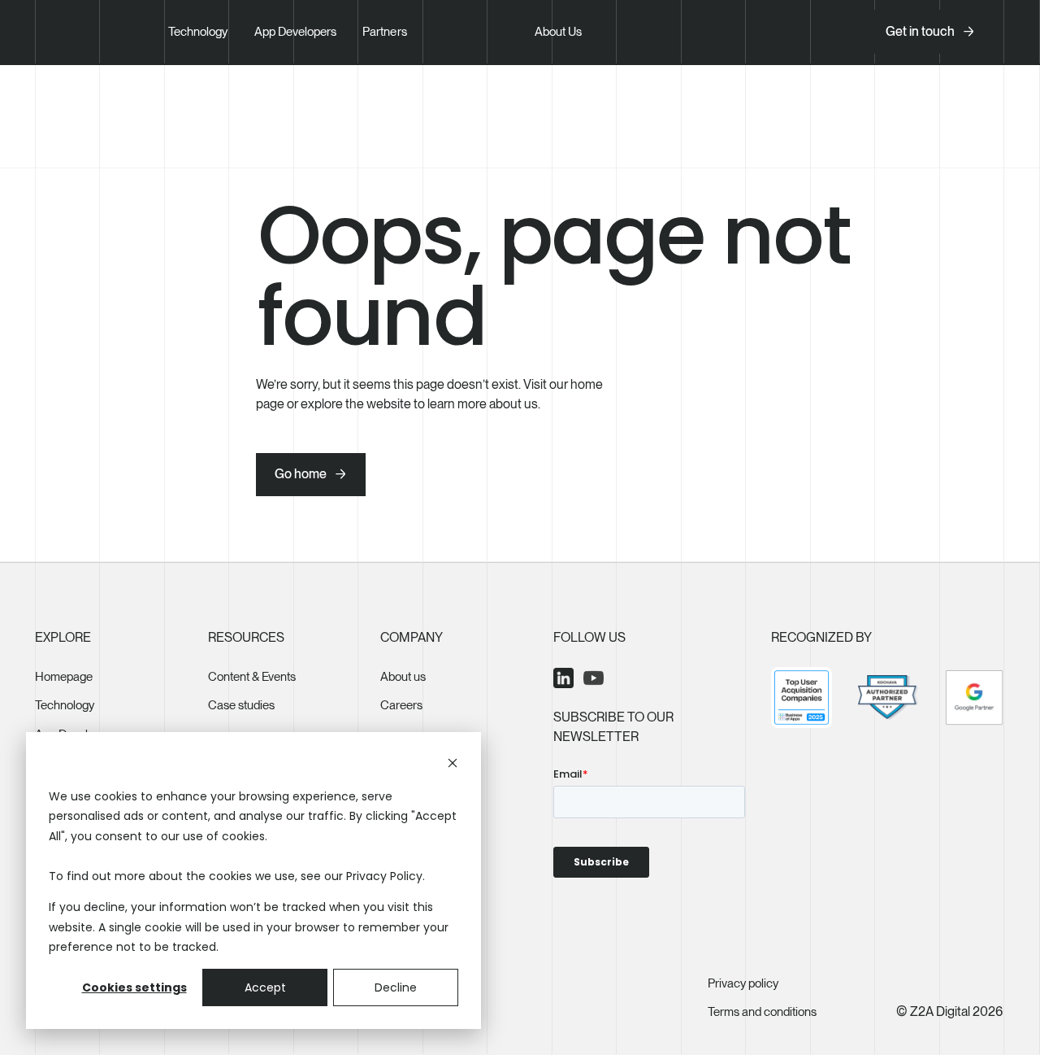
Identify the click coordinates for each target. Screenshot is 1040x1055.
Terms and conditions (762, 1012)
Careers (401, 705)
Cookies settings (134, 987)
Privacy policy (743, 983)
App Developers (295, 31)
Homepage (64, 676)
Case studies (241, 705)
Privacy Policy (384, 876)
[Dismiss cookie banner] (452, 765)
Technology (198, 31)
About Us (558, 31)
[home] (89, 31)
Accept (265, 987)
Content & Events (252, 676)
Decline (396, 987)
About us (403, 676)
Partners (384, 31)
